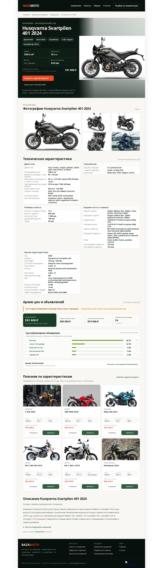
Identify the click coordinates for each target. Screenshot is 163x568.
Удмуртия (34, 355)
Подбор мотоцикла (102, 550)
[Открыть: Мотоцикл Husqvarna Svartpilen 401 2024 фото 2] (96, 122)
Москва (32, 340)
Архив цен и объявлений (34, 85)
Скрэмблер (53, 39)
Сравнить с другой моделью (38, 78)
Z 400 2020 (30, 411)
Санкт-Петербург (37, 344)
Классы (87, 5)
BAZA (30, 544)
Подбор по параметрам (126, 5)
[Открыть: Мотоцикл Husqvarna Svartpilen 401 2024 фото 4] (96, 141)
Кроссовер (40, 39)
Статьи (106, 5)
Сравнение (76, 5)
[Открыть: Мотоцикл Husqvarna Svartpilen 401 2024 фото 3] (126, 122)
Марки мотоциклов (40, 15)
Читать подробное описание (38, 527)
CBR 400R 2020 (71, 411)
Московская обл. (36, 351)
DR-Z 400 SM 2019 (33, 465)
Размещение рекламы (103, 554)
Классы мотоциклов (77, 554)
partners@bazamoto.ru (77, 563)
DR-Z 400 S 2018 (72, 465)
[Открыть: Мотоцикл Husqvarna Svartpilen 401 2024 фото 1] (52, 132)
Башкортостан (36, 347)
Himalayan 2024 (111, 465)
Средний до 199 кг (31, 44)
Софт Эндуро (67, 39)
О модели (33, 433)
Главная (26, 15)
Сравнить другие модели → (128, 377)
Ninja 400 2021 (111, 411)
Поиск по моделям (77, 547)
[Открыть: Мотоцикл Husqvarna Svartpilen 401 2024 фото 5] (126, 141)
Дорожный (28, 39)
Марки (97, 5)
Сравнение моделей (102, 547)
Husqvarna (54, 15)
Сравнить (51, 433)
